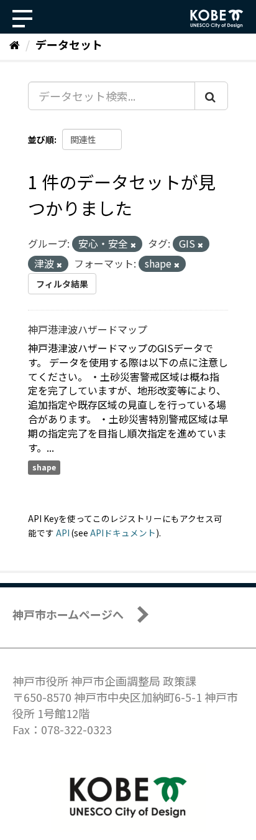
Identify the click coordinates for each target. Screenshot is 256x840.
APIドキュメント (123, 532)
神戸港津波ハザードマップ (87, 329)
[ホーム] (14, 44)
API (63, 532)
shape (44, 467)
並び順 (41, 139)
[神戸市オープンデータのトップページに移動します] (217, 18)
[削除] (133, 245)
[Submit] (211, 96)
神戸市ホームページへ (68, 614)
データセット (69, 44)
